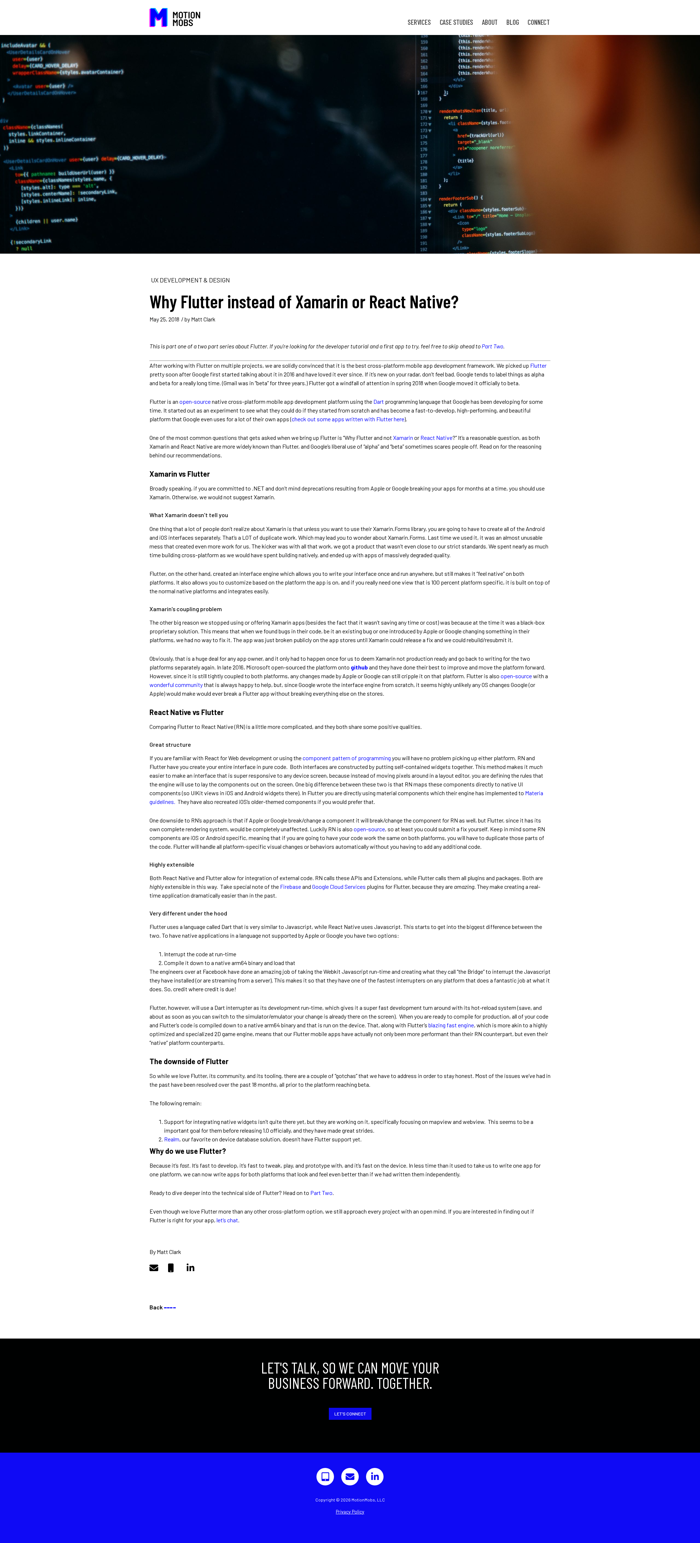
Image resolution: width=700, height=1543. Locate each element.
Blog (512, 22)
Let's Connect (350, 1413)
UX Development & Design (190, 280)
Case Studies (457, 22)
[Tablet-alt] (325, 1476)
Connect (539, 22)
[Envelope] (350, 1476)
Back (162, 1307)
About (490, 22)
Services (419, 22)
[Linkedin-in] (375, 1476)
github (359, 667)
